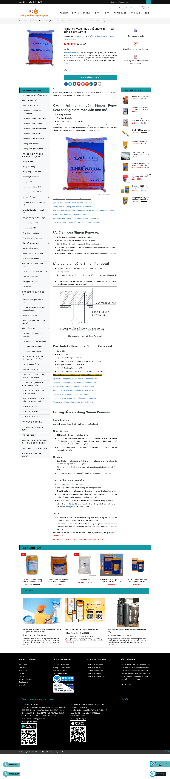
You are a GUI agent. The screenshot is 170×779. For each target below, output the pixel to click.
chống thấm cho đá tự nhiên (33, 138)
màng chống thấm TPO (32, 187)
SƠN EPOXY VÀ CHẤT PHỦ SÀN (34, 272)
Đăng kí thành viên (60, 673)
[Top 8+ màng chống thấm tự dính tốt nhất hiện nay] (85, 612)
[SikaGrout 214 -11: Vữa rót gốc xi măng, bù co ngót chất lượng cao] (125, 200)
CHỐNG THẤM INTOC (30, 412)
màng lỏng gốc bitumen (32, 172)
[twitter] (122, 684)
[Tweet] (70, 84)
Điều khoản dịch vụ (60, 670)
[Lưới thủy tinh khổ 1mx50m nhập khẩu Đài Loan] (125, 156)
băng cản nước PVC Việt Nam (34, 341)
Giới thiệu (76, 13)
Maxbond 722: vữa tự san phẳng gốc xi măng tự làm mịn (140, 109)
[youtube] (130, 684)
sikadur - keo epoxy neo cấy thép (33, 301)
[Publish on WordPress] (95, 84)
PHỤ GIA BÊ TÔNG (29, 197)
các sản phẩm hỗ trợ (31, 177)
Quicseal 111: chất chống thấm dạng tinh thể (137, 580)
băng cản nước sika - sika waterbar (33, 334)
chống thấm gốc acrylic (32, 133)
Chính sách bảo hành (95, 665)
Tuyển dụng (135, 13)
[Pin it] (78, 84)
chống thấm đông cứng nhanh (34, 118)
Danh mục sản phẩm (32, 90)
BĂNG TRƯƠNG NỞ (29, 100)
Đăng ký (133, 8)
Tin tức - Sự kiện (120, 13)
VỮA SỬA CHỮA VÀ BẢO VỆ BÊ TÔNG (34, 265)
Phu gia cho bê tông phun (33, 238)
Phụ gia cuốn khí (29, 228)
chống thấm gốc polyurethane (34, 128)
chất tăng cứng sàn (30, 276)
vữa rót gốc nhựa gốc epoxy (33, 253)
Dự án (97, 13)
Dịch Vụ (107, 13)
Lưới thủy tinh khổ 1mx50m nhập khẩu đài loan (140, 154)
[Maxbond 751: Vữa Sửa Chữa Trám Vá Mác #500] (125, 122)
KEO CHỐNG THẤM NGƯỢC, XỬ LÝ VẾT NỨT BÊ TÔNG (33, 358)
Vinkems (78, 36)
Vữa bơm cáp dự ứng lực (32, 258)
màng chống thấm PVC (32, 192)
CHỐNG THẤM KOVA (30, 406)
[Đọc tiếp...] (27, 642)
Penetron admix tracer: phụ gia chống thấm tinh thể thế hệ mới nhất (111, 581)
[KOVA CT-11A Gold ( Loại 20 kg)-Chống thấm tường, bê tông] (125, 178)
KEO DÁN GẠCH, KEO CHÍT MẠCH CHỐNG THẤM (32, 384)
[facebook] (126, 684)
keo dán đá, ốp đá (30, 315)
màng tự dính (28, 162)
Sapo (64, 752)
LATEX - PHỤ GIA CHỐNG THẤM (34, 95)
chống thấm (71, 507)
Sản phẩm (87, 13)
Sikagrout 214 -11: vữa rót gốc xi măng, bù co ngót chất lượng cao (140, 199)
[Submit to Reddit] (87, 84)
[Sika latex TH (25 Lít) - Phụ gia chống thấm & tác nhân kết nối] (125, 167)
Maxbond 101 (59, 580)
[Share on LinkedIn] (91, 84)
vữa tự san (27, 286)
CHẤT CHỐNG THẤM (30, 106)
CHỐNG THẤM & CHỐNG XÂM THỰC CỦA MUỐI (33, 392)
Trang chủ (64, 13)
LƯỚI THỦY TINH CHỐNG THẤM (34, 448)
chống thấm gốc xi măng (32, 123)
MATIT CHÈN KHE (29, 435)
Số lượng (67, 70)
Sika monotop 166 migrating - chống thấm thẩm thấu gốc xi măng (32, 581)
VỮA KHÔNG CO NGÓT (31, 243)
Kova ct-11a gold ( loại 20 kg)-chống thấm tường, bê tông (141, 176)
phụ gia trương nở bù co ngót (34, 218)
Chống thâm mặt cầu (31, 144)
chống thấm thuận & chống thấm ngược (33, 112)
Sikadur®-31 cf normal (140, 141)
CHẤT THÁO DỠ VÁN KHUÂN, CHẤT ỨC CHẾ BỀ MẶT (33, 376)
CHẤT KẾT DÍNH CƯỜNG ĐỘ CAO (33, 293)
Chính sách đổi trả (94, 668)
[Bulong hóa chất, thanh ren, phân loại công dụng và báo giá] (127, 612)
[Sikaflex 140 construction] (125, 133)
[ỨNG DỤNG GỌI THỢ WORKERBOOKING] (42, 612)
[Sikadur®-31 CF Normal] (125, 144)
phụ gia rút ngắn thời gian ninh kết (34, 203)
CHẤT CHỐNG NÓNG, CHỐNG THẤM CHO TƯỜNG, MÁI (33, 400)
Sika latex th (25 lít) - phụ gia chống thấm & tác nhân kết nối (141, 165)
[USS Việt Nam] (34, 11)
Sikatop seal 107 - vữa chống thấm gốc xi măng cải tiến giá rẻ (141, 188)
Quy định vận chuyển (95, 670)
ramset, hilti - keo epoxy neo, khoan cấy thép (34, 308)
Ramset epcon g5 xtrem (141, 96)
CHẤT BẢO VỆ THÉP (30, 370)
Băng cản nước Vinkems (32, 346)
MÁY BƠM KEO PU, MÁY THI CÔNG (33, 428)
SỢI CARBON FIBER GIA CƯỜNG (31, 454)
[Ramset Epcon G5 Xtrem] (125, 100)
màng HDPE (27, 182)
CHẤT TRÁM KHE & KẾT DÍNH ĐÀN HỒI (33, 322)
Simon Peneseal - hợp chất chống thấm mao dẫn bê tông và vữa (86, 21)
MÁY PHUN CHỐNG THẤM (32, 422)
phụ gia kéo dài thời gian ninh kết (34, 211)
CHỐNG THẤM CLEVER (31, 417)
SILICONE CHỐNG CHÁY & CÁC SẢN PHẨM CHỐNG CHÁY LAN (34, 441)
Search (148, 2)
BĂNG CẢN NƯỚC (29, 328)
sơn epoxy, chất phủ (30, 281)
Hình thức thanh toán (61, 665)
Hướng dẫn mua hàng (61, 668)
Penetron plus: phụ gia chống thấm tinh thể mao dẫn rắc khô (85, 581)
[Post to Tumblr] (74, 84)
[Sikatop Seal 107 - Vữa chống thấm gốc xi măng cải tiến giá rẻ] (125, 189)
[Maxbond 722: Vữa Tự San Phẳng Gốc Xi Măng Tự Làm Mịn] (125, 111)
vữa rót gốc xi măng (30, 248)
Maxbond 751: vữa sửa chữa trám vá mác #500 (141, 120)
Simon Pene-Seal (107, 125)
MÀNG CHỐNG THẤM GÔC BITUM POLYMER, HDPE (32, 155)
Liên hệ (146, 13)
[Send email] (99, 84)
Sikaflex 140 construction (141, 130)
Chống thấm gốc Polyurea (33, 148)
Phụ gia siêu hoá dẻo (31, 233)
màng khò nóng (29, 167)
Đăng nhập (123, 8)
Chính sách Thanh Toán (96, 676)
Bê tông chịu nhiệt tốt (31, 223)
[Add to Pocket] (83, 84)
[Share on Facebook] (66, 84)
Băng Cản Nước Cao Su (32, 351)
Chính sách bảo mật (94, 673)
